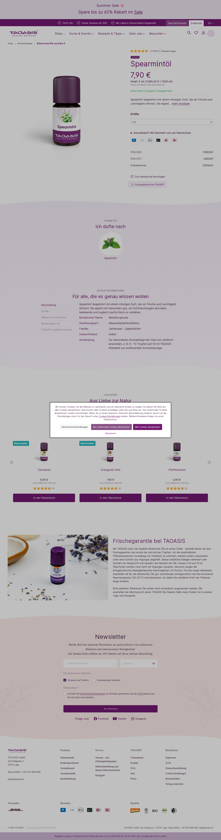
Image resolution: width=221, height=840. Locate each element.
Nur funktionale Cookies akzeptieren (111, 427)
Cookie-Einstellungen (109, 416)
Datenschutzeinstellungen (74, 427)
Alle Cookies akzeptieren (147, 427)
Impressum (110, 433)
